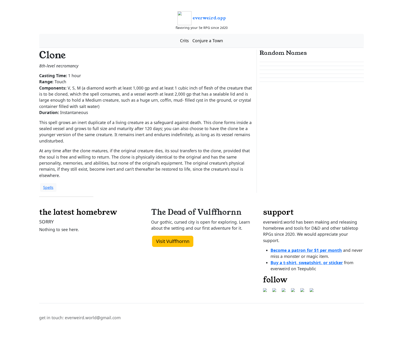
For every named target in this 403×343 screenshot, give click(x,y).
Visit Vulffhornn (172, 241)
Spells (48, 187)
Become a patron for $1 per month (306, 250)
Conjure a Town (207, 40)
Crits (184, 40)
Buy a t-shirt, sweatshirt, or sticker (307, 262)
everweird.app (208, 18)
